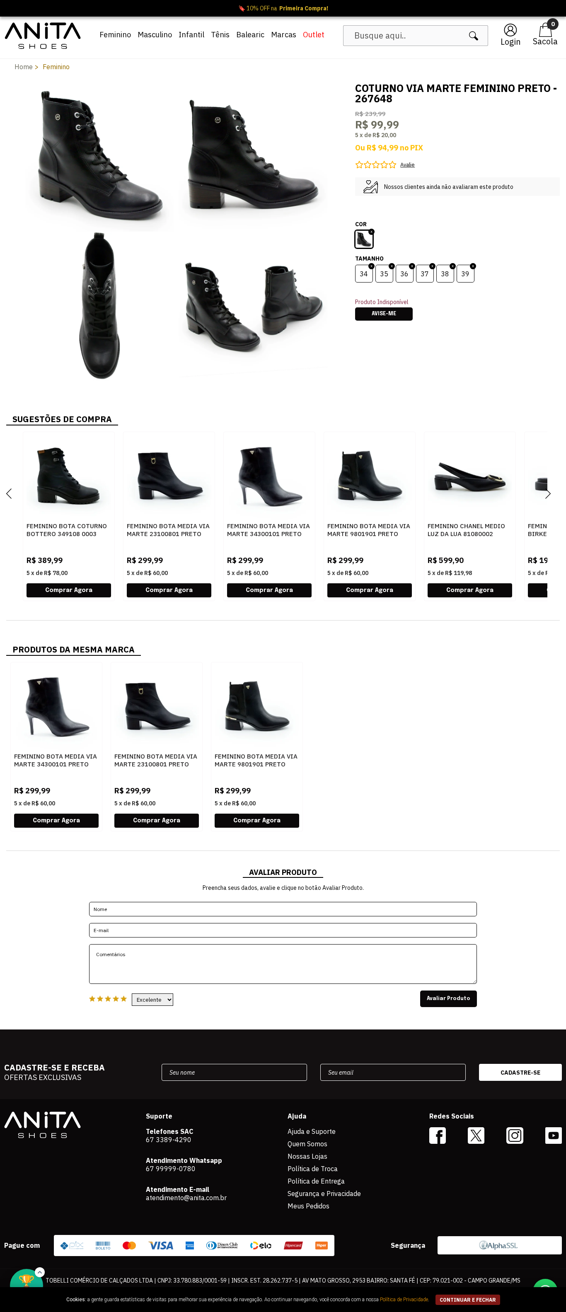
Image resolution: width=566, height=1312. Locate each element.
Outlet (313, 34)
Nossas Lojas (307, 1156)
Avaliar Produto (448, 998)
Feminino (115, 34)
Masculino (155, 34)
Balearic (250, 34)
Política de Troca (313, 1169)
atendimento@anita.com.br (186, 1198)
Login (511, 41)
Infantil (191, 34)
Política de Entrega (316, 1181)
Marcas (283, 34)
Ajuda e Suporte (312, 1131)
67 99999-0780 (171, 1169)
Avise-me (384, 314)
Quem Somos (307, 1144)
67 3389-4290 (168, 1140)
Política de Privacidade (404, 1299)
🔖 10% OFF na (283, 8)
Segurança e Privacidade (324, 1193)
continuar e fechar (468, 1300)
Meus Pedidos (308, 1206)
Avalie (407, 164)
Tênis (220, 34)
